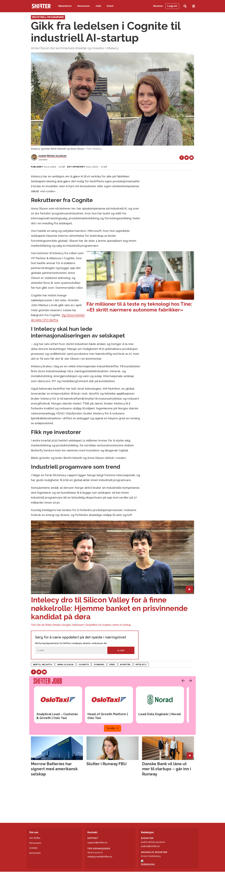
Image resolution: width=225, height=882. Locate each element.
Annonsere (83, 6)
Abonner (158, 6)
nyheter (125, 664)
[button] (182, 680)
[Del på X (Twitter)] (186, 157)
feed (112, 664)
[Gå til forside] (41, 6)
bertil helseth (42, 664)
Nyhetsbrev (65, 6)
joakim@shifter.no (150, 846)
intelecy (140, 664)
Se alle (111, 728)
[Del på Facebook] (181, 157)
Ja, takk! (121, 650)
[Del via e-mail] (191, 157)
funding (99, 664)
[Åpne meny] (193, 6)
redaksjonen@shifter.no (99, 856)
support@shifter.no (97, 842)
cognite (84, 664)
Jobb (98, 6)
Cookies (33, 847)
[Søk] (185, 6)
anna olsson (65, 664)
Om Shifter (34, 837)
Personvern (35, 842)
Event (110, 6)
